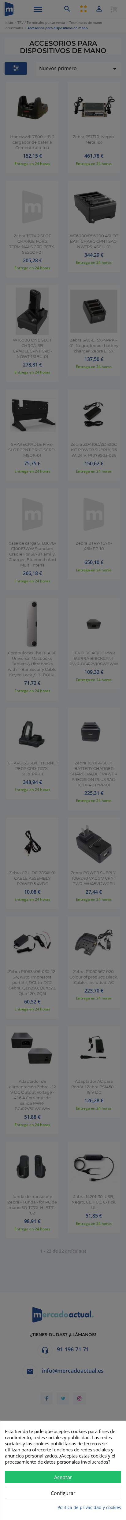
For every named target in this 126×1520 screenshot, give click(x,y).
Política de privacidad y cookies (89, 1507)
